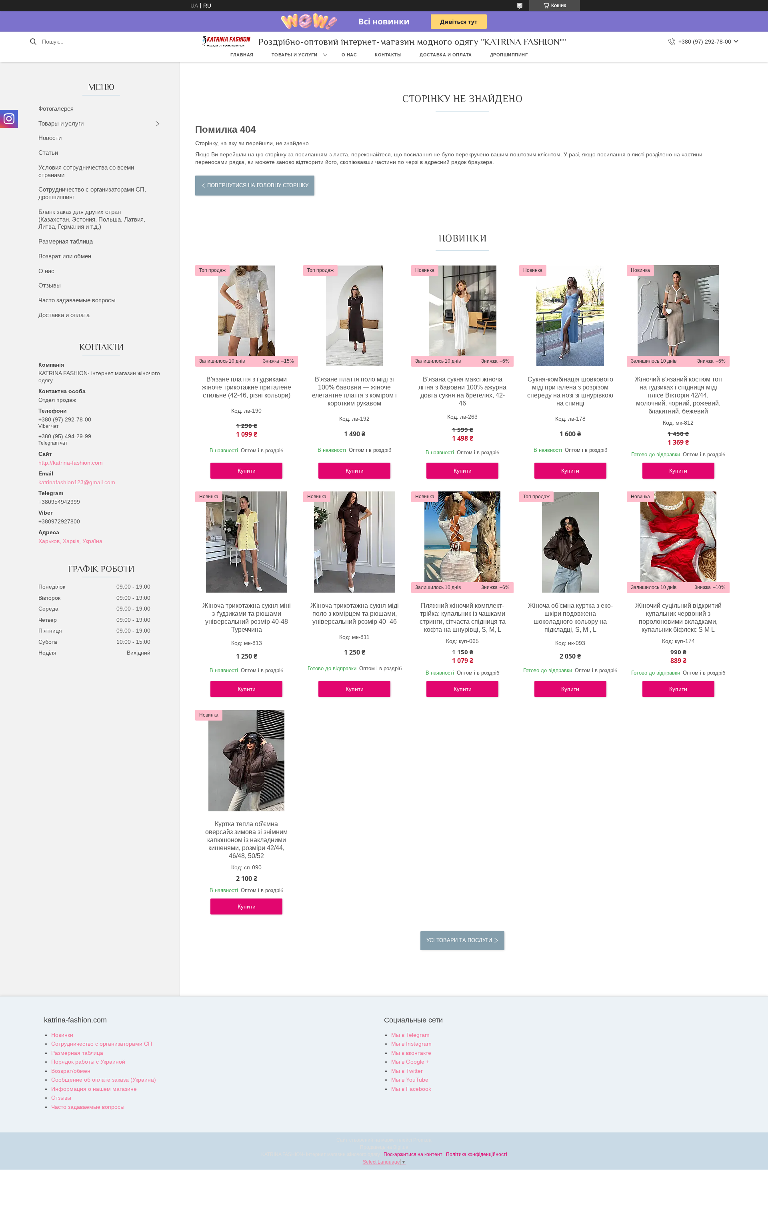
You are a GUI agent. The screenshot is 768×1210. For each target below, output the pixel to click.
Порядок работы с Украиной (88, 1061)
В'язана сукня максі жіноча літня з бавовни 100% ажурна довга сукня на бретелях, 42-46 (462, 391)
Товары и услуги (295, 54)
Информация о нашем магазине (94, 1089)
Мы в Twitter (407, 1071)
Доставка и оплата (446, 54)
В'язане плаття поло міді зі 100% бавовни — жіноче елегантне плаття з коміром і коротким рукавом (354, 391)
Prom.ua (422, 1140)
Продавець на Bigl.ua (384, 1147)
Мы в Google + (410, 1061)
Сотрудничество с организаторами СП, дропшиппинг (92, 193)
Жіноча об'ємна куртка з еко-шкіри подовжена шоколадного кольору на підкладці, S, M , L (570, 617)
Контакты (388, 54)
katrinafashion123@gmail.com (76, 482)
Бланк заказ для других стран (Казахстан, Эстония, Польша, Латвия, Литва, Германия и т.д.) (91, 219)
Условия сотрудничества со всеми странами (86, 171)
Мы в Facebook (411, 1089)
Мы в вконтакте (411, 1053)
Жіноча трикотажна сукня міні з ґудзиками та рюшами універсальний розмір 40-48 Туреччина (246, 617)
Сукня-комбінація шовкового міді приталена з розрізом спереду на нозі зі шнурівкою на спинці (570, 391)
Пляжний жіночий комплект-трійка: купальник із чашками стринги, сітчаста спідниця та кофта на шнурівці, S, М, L (463, 617)
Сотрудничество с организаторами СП (101, 1043)
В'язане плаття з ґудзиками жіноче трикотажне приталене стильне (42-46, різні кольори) (246, 387)
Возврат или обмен (64, 256)
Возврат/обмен (70, 1071)
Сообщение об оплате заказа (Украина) (103, 1079)
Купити (247, 470)
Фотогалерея (56, 108)
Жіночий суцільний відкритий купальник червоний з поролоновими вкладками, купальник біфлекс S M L (678, 617)
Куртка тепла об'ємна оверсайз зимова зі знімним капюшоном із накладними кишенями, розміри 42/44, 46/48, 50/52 (246, 840)
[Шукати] (33, 41)
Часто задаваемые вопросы (77, 300)
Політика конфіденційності (476, 1154)
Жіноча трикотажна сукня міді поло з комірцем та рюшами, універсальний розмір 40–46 (354, 613)
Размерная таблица (65, 241)
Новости (50, 137)
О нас (349, 54)
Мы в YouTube (409, 1079)
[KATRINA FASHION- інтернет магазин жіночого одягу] (226, 42)
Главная (242, 54)
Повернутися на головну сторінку (257, 185)
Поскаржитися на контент (413, 1154)
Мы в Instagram (411, 1043)
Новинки (62, 1035)
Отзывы (49, 285)
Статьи (48, 152)
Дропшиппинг (509, 54)
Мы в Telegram (410, 1035)
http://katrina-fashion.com (70, 462)
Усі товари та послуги (459, 940)
